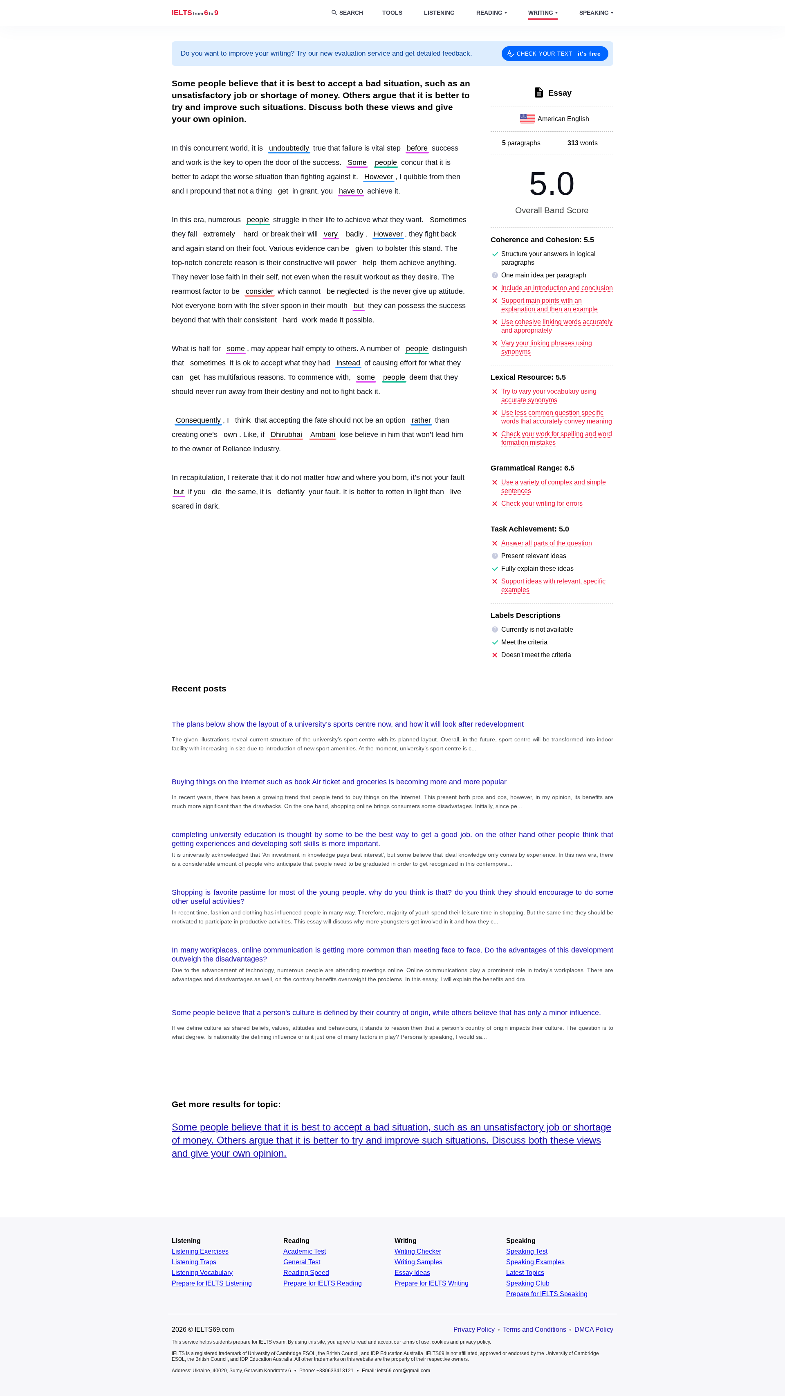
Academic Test (304, 1251)
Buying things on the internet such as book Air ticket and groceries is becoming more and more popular (339, 782)
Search (351, 12)
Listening (439, 12)
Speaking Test (526, 1251)
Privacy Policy (474, 1329)
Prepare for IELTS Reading (322, 1283)
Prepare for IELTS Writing (432, 1283)
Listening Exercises (200, 1251)
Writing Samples (418, 1262)
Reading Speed (306, 1273)
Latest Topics (525, 1273)
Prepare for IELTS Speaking (547, 1294)
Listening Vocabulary (202, 1273)
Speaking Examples (535, 1262)
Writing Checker (418, 1251)
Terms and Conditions (534, 1329)
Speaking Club (528, 1283)
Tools (392, 12)
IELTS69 (195, 13)
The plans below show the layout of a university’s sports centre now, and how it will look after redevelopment (348, 724)
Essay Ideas (412, 1273)
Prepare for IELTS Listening (212, 1283)
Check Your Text (559, 53)
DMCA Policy (593, 1329)
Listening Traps (194, 1262)
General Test (301, 1262)
